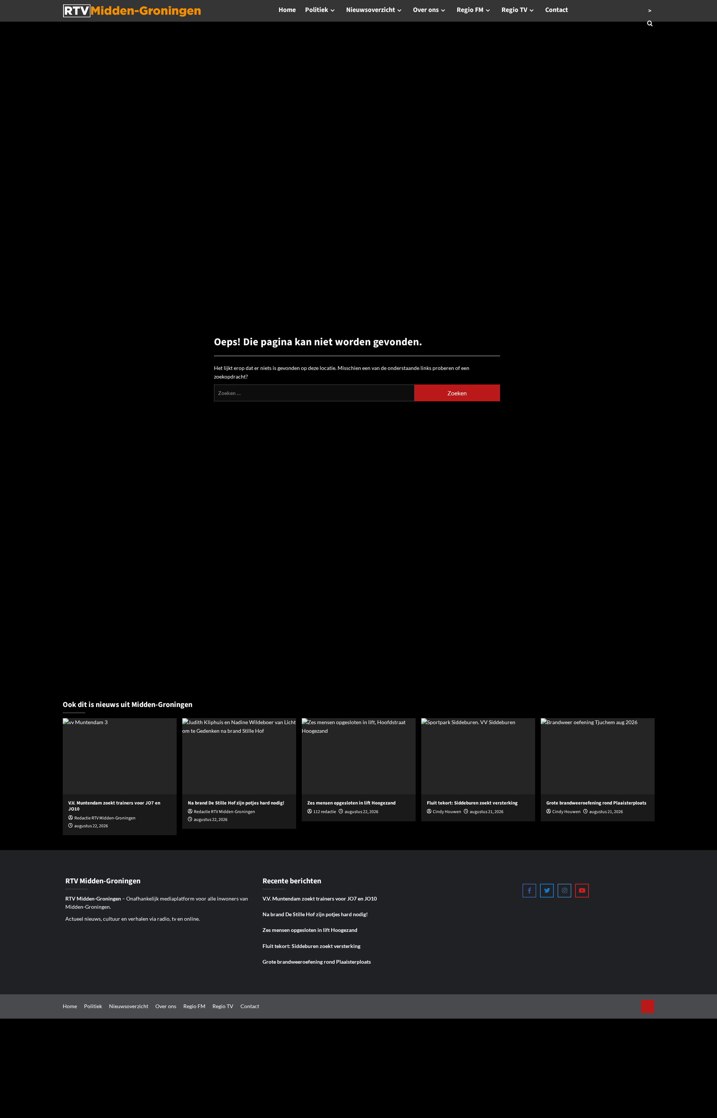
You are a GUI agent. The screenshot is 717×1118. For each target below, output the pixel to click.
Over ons (426, 10)
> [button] (649, 11)
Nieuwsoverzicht (370, 10)
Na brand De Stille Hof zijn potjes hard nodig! (315, 914)
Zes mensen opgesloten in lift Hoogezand (310, 930)
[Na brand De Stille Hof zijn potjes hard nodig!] (239, 756)
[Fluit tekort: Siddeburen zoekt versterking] (478, 756)
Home (287, 10)
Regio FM (470, 10)
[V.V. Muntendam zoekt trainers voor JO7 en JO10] (120, 756)
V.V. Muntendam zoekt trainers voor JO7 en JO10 (320, 898)
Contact (556, 10)
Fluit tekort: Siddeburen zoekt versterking (311, 946)
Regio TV (514, 10)
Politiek (316, 10)
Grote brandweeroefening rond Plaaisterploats (317, 961)
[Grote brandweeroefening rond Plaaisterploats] (598, 756)
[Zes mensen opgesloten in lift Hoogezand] (359, 756)
